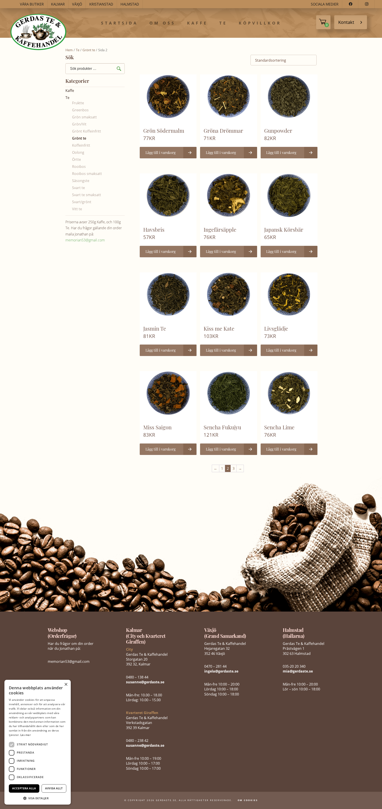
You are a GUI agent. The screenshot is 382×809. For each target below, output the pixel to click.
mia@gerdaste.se (298, 671)
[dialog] (37, 742)
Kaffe (197, 23)
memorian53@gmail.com (85, 240)
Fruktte (78, 102)
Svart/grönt (81, 201)
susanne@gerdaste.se (145, 682)
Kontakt (346, 22)
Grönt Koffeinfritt (86, 131)
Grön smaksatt (84, 117)
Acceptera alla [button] (24, 788)
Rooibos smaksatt (87, 173)
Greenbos (80, 110)
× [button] (65, 684)
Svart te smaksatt (86, 194)
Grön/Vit (79, 124)
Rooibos (79, 166)
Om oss (162, 23)
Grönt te (88, 50)
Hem (69, 50)
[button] (37, 798)
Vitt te (77, 209)
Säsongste (80, 180)
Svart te (78, 187)
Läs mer (25, 735)
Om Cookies (248, 800)
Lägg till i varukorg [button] (160, 152)
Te (223, 23)
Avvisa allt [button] (54, 788)
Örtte (76, 159)
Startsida (119, 23)
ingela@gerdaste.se (221, 671)
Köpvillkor (260, 23)
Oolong (78, 152)
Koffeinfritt (81, 145)
